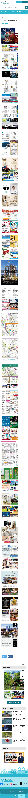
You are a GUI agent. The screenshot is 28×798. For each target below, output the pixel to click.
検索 (26, 7)
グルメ (12, 11)
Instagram (15, 784)
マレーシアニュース (4, 11)
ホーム (3, 16)
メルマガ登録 (18, 2)
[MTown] (5, 3)
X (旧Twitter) (25, 784)
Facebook (6, 784)
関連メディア (13, 791)
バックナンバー (10, 16)
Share (11, 656)
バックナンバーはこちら (14, 702)
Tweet (5, 656)
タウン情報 (18, 11)
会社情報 (5, 791)
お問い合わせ (25, 2)
